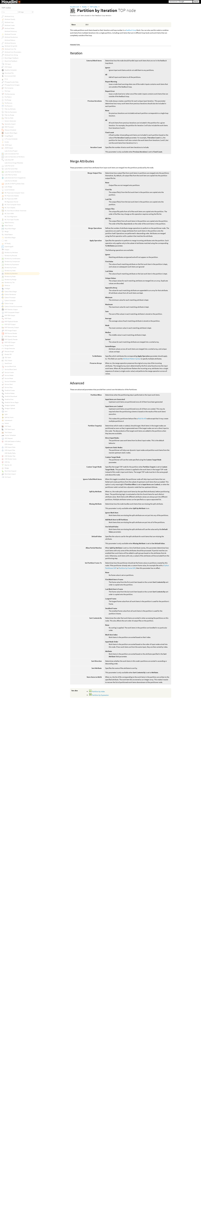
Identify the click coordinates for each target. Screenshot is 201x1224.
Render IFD (8, 354)
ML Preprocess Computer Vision (14, 193)
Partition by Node (10, 276)
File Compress (9, 88)
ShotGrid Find (9, 399)
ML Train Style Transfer (12, 220)
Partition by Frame (10, 268)
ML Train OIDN (9, 214)
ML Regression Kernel (11, 202)
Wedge (7, 468)
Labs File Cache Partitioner (13, 172)
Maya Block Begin (10, 229)
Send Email (8, 363)
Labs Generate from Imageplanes (15, 178)
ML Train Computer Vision (13, 205)
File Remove (8, 103)
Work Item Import (10, 474)
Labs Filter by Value (11, 175)
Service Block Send (11, 369)
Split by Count (9, 417)
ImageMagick (9, 136)
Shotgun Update (10, 405)
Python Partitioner (10, 294)
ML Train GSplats (10, 208)
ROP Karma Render (11, 333)
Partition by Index (98, 691)
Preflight (7, 289)
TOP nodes (94, 7)
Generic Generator (10, 121)
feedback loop (131, 30)
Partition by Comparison (12, 261)
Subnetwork (8, 420)
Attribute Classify (10, 19)
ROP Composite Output (12, 312)
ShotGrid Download (11, 396)
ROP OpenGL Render (11, 339)
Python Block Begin (11, 292)
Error (6, 79)
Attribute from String (11, 55)
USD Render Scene (10, 459)
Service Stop (8, 387)
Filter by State (9, 118)
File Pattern (8, 97)
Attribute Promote (10, 34)
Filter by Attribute (10, 109)
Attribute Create (10, 25)
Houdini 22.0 (74, 7)
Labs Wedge (8, 187)
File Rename (8, 106)
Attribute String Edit (11, 46)
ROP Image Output (11, 330)
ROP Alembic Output (11, 309)
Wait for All (142, 418)
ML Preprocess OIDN (11, 199)
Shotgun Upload (10, 408)
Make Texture (9, 226)
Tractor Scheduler (10, 435)
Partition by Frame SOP (127, 568)
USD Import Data (10, 447)
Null (6, 241)
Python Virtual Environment (13, 306)
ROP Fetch (8, 318)
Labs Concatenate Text (12, 154)
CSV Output (8, 67)
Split (6, 414)
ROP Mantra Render (11, 336)
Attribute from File (10, 49)
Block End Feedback (11, 61)
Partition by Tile (9, 282)
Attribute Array (9, 16)
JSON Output (9, 148)
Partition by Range (10, 280)
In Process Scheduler (11, 139)
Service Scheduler (10, 381)
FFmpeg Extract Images (12, 85)
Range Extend (9, 345)
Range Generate (10, 348)
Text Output (8, 432)
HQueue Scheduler (10, 130)
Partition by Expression (100, 695)
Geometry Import (10, 124)
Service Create (9, 372)
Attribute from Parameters (13, 52)
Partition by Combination (12, 259)
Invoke (7, 142)
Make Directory (9, 223)
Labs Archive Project (11, 151)
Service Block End (10, 366)
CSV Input (8, 64)
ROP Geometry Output (12, 327)
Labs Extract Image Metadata (14, 163)
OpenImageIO (9, 247)
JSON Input (8, 145)
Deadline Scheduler (11, 70)
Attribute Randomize (11, 37)
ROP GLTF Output (10, 324)
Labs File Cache (9, 166)
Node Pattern (9, 235)
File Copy (7, 91)
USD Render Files (10, 456)
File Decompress (10, 94)
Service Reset (9, 378)
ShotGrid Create (10, 390)
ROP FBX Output (10, 315)
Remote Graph (9, 351)
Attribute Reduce (10, 40)
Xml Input (8, 477)
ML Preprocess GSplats (12, 196)
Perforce (7, 285)
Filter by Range (9, 115)
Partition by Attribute (11, 252)
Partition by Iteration (11, 273)
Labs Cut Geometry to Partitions (14, 157)
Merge (6, 231)
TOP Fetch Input (10, 429)
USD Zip (7, 462)
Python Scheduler (10, 301)
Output (7, 250)
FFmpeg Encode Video (11, 82)
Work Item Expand (10, 471)
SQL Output (8, 360)
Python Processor (10, 297)
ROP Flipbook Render (11, 321)
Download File (9, 73)
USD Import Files (10, 450)
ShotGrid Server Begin (12, 402)
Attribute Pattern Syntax (131, 359)
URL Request (9, 438)
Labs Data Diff (9, 160)
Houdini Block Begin (11, 133)
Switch (7, 423)
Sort (6, 411)
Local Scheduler (10, 190)
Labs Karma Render (11, 181)
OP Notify (8, 243)
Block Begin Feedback (11, 58)
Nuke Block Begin (10, 238)
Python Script (9, 303)
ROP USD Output (10, 342)
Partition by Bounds (11, 256)
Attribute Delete (9, 28)
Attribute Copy (9, 22)
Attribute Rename (10, 43)
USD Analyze (9, 444)
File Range (8, 100)
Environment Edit (10, 76)
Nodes (84, 7)
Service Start (9, 384)
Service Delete (9, 375)
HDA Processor (9, 127)
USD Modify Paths (10, 453)
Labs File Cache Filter (11, 169)
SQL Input (8, 357)
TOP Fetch (8, 426)
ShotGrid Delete (9, 393)
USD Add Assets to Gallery (13, 441)
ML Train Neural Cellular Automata (15, 211)
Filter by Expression (11, 112)
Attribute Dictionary (11, 31)
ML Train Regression (11, 217)
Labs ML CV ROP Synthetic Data (14, 184)
